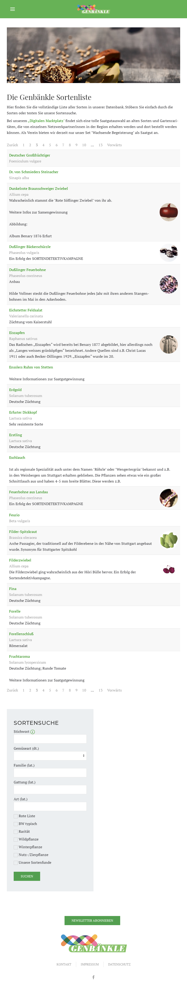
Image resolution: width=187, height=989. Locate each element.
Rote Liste (26, 815)
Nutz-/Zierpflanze (33, 854)
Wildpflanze (28, 839)
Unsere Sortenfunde (34, 862)
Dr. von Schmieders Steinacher (33, 171)
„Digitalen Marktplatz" (46, 120)
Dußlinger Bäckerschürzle (30, 246)
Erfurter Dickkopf (23, 412)
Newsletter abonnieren (92, 920)
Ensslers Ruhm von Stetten (31, 367)
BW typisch (27, 823)
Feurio (14, 514)
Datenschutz (119, 964)
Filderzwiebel (20, 560)
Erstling (15, 434)
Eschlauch (17, 457)
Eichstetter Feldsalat (25, 310)
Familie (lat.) (24, 765)
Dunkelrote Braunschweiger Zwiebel (38, 188)
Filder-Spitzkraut (23, 531)
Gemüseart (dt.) (26, 748)
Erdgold (15, 389)
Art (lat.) (20, 798)
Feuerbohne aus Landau (28, 491)
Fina (12, 588)
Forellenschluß (21, 633)
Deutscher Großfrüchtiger (29, 155)
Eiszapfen (17, 332)
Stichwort (22, 731)
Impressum (90, 964)
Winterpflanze (30, 846)
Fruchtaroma (19, 656)
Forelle (15, 611)
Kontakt (64, 964)
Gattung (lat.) (24, 782)
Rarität (24, 831)
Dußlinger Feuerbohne (27, 269)
